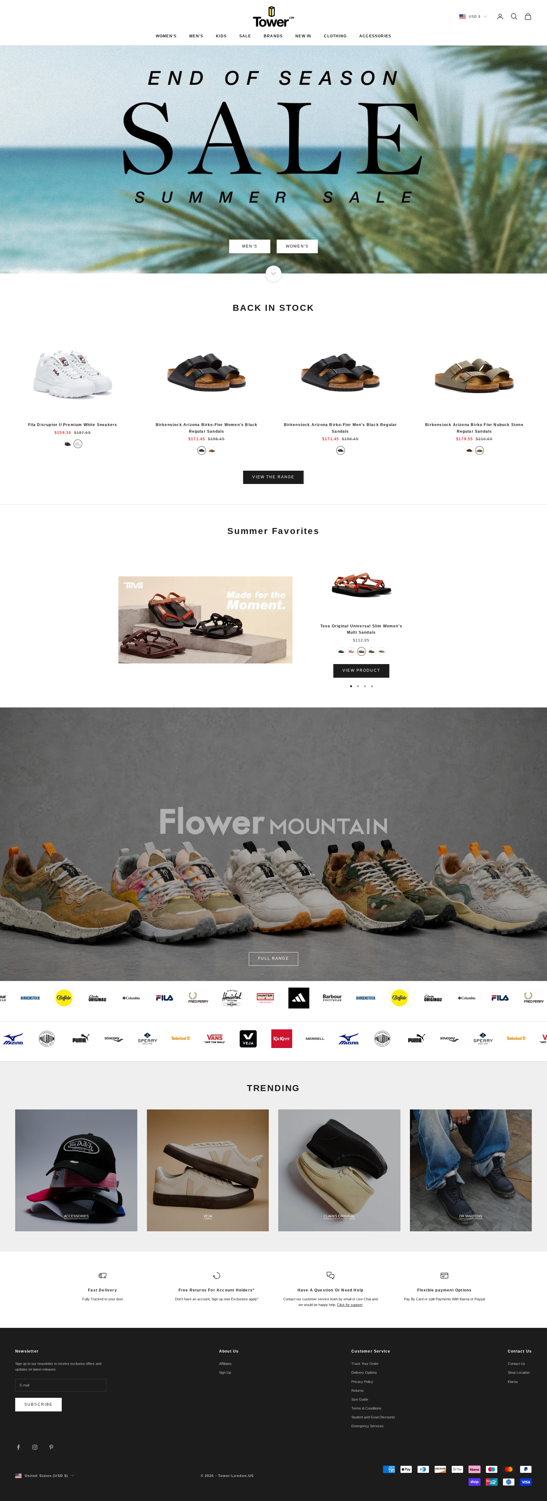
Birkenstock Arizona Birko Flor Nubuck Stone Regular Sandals (474, 428)
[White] (77, 444)
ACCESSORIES (375, 36)
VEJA (208, 1216)
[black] (201, 450)
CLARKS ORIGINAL (339, 1216)
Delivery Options (364, 1372)
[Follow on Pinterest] (51, 1447)
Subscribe (38, 1404)
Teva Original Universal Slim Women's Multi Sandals (361, 629)
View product (361, 670)
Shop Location (519, 1372)
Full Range (273, 958)
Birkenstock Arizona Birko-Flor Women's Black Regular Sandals (207, 428)
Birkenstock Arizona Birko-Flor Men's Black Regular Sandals (340, 428)
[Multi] (361, 651)
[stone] (211, 450)
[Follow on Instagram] (35, 1447)
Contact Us (516, 1364)
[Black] (67, 444)
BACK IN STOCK (273, 308)
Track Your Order (365, 1364)
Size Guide (359, 1399)
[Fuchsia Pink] (351, 651)
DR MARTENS (470, 1216)
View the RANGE (273, 477)
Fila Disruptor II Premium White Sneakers (72, 425)
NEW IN (303, 36)
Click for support (349, 1305)
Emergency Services (367, 1426)
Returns (357, 1390)
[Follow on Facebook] (18, 1447)
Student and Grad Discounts (373, 1417)
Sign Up (225, 1372)
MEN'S (196, 36)
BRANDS (273, 36)
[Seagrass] (381, 651)
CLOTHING (335, 36)
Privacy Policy (362, 1382)
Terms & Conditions (366, 1408)
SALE (245, 36)
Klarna (513, 1382)
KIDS (221, 36)
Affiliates (225, 1364)
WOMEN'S (166, 36)
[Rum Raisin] (371, 651)
